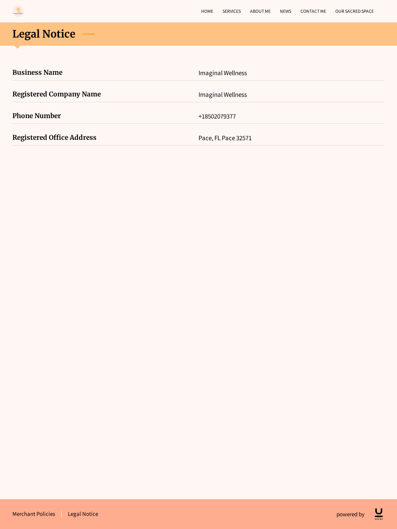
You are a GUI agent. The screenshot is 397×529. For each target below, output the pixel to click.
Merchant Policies (33, 513)
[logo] (379, 514)
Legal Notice (83, 513)
